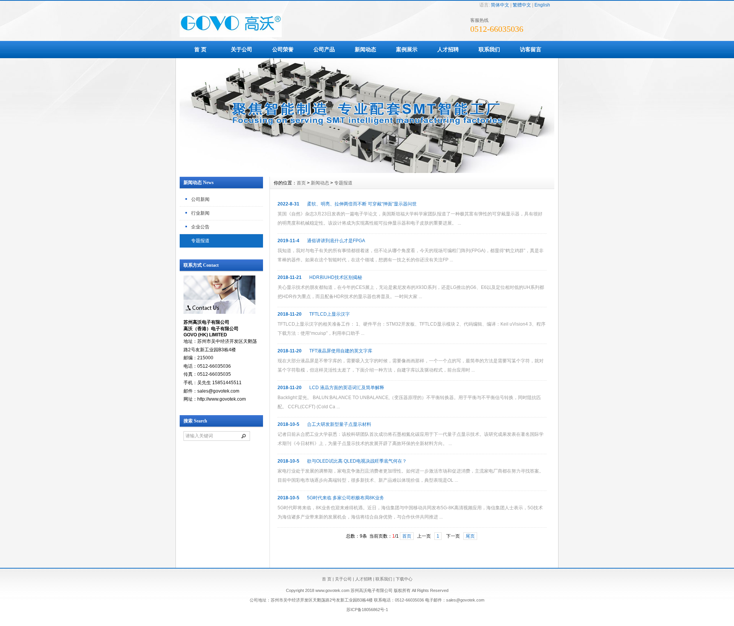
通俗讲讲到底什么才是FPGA (336, 240)
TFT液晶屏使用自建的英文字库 (340, 351)
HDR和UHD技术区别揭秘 (335, 277)
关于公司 (241, 49)
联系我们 (489, 49)
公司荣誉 (283, 49)
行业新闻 (200, 213)
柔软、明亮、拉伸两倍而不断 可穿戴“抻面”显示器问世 (362, 204)
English (542, 5)
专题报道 (200, 240)
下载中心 (404, 579)
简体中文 (500, 5)
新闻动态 (365, 49)
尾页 (470, 536)
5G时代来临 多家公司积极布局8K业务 (345, 497)
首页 (301, 183)
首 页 (200, 49)
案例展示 (406, 49)
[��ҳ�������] (367, 171)
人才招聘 (448, 49)
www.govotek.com (332, 590)
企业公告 (200, 227)
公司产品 (324, 49)
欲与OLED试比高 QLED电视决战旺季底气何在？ (357, 461)
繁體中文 (522, 5)
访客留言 (530, 49)
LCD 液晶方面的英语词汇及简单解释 (346, 387)
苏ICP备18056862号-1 (367, 609)
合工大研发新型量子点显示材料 (339, 424)
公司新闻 (200, 199)
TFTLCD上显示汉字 (329, 314)
